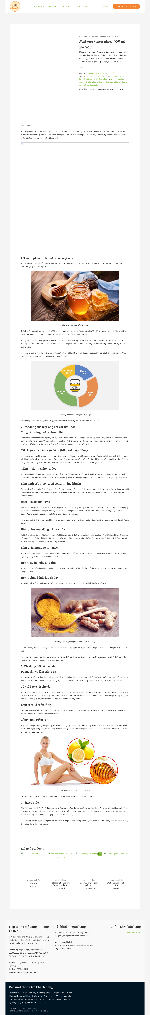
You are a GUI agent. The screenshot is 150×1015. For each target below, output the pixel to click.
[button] (43, 6)
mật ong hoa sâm (116, 79)
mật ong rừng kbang (112, 82)
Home (81, 36)
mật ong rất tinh (98, 82)
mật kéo (101, 76)
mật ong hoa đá (103, 79)
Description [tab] (25, 125)
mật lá (107, 76)
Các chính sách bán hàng (133, 932)
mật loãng (114, 76)
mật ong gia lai (91, 79)
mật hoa (94, 76)
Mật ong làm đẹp (94, 73)
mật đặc (87, 76)
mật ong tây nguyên (90, 85)
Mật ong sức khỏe (91, 36)
